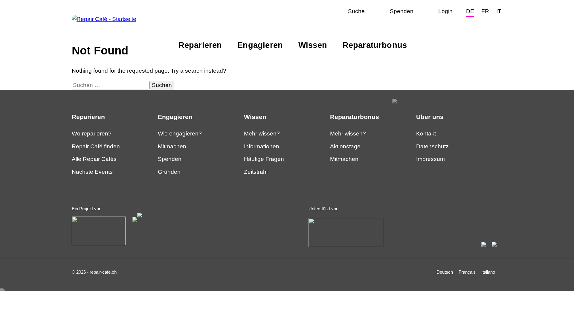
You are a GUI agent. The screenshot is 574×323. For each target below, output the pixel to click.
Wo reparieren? (92, 133)
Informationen (261, 146)
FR (485, 11)
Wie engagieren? (180, 133)
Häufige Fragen (264, 159)
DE (470, 11)
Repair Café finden (96, 146)
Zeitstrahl (256, 172)
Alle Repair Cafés (94, 159)
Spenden (169, 159)
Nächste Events (92, 172)
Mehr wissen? (199, 71)
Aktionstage (196, 89)
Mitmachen (273, 71)
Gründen (169, 172)
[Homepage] (104, 19)
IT (498, 11)
